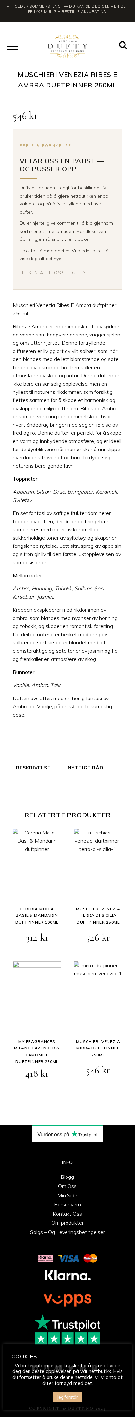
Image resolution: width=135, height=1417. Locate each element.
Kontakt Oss (67, 1213)
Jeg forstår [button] (67, 1397)
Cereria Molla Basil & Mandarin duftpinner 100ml (36, 915)
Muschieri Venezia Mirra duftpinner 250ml (98, 1048)
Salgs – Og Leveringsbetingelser (67, 1232)
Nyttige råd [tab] (86, 768)
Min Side (67, 1195)
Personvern (67, 1204)
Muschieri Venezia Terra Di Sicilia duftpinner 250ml (98, 915)
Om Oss (67, 1186)
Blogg (67, 1177)
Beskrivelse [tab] (33, 768)
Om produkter (67, 1222)
